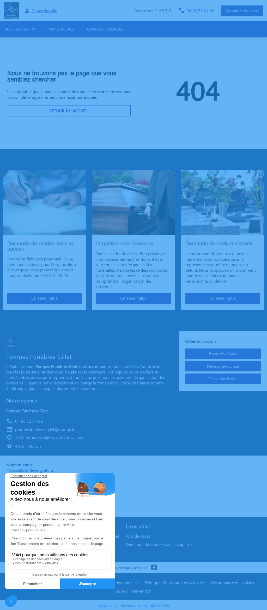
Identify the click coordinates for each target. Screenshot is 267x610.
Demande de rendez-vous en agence (159, 544)
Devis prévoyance (223, 366)
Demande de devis (242, 10)
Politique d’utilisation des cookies (175, 582)
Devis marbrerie (223, 378)
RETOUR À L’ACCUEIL (68, 110)
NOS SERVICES (17, 29)
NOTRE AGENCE (61, 29)
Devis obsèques (223, 353)
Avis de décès (138, 536)
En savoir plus (44, 298)
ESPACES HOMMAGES (105, 29)
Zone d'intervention (133, 591)
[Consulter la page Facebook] (154, 567)
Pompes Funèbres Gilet (27, 410)
